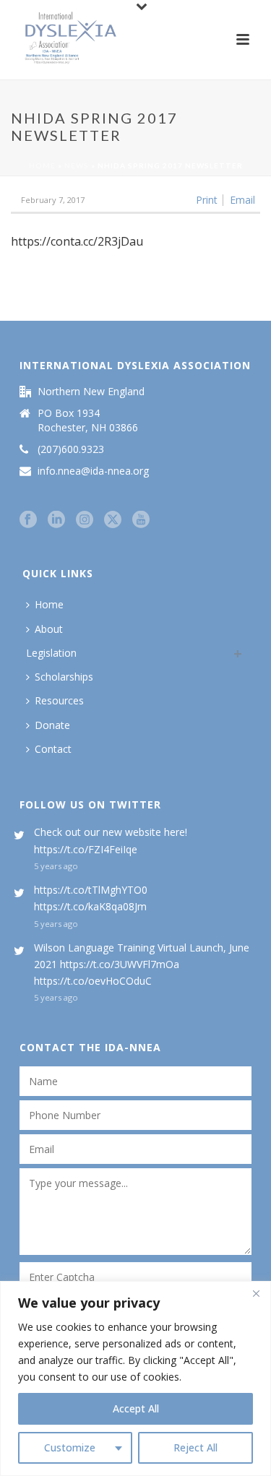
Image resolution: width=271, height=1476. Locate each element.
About (49, 629)
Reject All (195, 1447)
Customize (69, 1447)
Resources (59, 700)
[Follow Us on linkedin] (56, 520)
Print (207, 200)
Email (242, 200)
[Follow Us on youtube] (141, 520)
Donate (52, 725)
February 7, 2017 (53, 199)
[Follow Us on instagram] (84, 520)
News (76, 165)
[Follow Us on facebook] (28, 520)
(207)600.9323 (71, 449)
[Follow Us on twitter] (112, 520)
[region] (135, 1378)
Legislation (51, 653)
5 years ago (56, 865)
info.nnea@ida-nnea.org (93, 471)
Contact (53, 749)
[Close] (255, 1293)
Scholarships (64, 676)
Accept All (136, 1408)
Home (42, 165)
